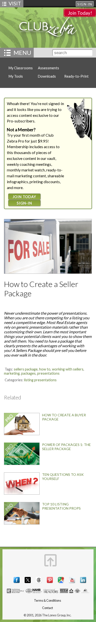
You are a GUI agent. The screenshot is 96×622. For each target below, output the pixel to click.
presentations (48, 373)
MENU (22, 52)
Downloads (47, 76)
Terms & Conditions (47, 600)
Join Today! (80, 13)
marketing (12, 373)
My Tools (16, 76)
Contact (47, 608)
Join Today (24, 197)
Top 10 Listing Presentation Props (61, 506)
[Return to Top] (50, 560)
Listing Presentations (40, 380)
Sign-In (84, 4)
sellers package (26, 369)
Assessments (48, 68)
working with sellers (67, 369)
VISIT (15, 3)
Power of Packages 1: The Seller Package (66, 447)
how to (44, 369)
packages (28, 373)
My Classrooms (21, 68)
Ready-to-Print (76, 76)
